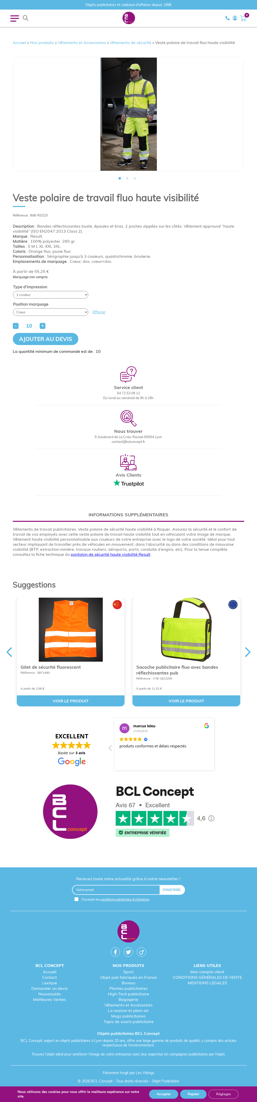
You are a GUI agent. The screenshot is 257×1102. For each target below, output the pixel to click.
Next (248, 652)
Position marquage (30, 304)
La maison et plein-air (128, 1010)
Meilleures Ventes (49, 999)
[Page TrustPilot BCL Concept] (128, 812)
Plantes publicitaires (128, 988)
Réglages (223, 1094)
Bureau (128, 982)
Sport (128, 971)
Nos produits (42, 42)
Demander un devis (49, 988)
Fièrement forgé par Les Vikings (128, 1073)
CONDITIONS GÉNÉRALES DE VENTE (207, 977)
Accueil (19, 42)
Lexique (49, 982)
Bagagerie (128, 999)
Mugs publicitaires (128, 1016)
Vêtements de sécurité (130, 42)
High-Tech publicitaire (128, 993)
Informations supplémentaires (128, 515)
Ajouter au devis (45, 339)
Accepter (164, 1094)
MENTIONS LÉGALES (207, 982)
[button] (110, 749)
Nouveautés (49, 993)
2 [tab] (127, 178)
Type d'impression (30, 286)
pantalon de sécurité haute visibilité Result (110, 554)
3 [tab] (135, 178)
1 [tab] (119, 178)
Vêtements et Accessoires (82, 42)
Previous (9, 652)
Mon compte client (207, 971)
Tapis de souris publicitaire (128, 1021)
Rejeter (193, 1094)
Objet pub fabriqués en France (128, 977)
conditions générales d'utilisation (125, 899)
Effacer (99, 311)
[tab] (128, 514)
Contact (49, 977)
